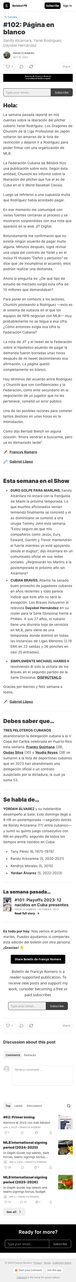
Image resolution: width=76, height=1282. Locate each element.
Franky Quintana (40, 747)
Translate (12, 16)
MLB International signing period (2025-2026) (25, 1179)
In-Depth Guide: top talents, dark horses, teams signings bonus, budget (26, 1155)
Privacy (38, 1263)
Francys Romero (23, 53)
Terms (47, 1263)
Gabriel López (21, 462)
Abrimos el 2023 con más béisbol (26, 1122)
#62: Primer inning (19, 1117)
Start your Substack (30, 1270)
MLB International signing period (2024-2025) (25, 1145)
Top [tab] (8, 1106)
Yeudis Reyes (46, 752)
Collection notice (62, 1263)
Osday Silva (13, 752)
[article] (38, 1125)
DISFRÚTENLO (49, 678)
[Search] (69, 1106)
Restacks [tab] (30, 1055)
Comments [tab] (13, 1055)
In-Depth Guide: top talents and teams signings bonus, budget (25, 1189)
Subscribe (52, 6)
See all (11, 1212)
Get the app (54, 1270)
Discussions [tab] (34, 1106)
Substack (22, 1277)
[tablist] (20, 1055)
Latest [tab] (18, 1106)
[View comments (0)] (21, 67)
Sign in (67, 6)
